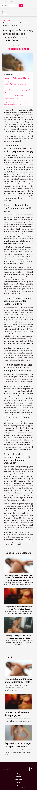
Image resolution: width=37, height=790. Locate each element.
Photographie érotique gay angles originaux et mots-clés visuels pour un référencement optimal (18, 578)
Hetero (18, 776)
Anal (18, 782)
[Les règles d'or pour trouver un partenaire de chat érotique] (18, 625)
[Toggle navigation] (4, 12)
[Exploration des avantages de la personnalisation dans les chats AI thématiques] (18, 732)
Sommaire (9, 74)
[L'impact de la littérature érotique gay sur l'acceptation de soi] (18, 596)
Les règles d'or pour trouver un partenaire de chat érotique (18, 636)
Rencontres (18, 779)
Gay (9, 20)
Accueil (3, 20)
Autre (18, 785)
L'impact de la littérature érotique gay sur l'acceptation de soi (18, 607)
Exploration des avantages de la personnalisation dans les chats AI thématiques (18, 747)
